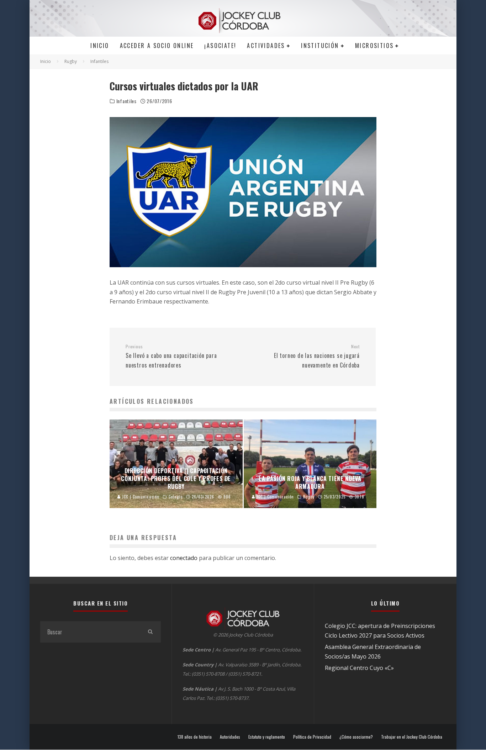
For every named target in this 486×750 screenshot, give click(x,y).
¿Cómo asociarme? (356, 737)
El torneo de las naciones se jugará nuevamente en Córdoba (317, 356)
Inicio (99, 45)
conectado (183, 558)
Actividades (266, 45)
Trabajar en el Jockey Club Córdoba (411, 737)
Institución (320, 45)
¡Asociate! (220, 45)
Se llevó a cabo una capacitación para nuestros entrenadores (171, 356)
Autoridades (230, 737)
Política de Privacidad (312, 737)
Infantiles (126, 101)
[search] (150, 632)
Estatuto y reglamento (266, 737)
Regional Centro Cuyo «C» (359, 668)
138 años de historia (195, 737)
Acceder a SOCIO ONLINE (157, 45)
